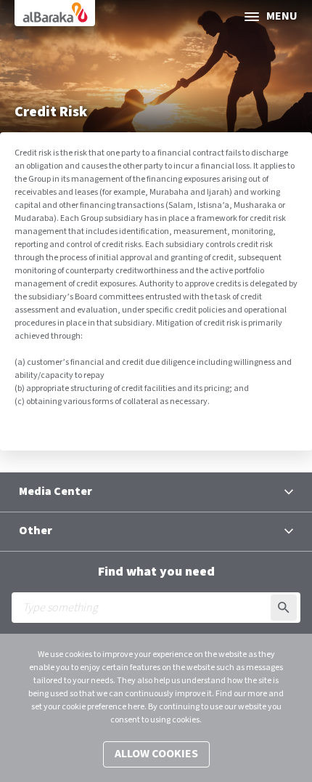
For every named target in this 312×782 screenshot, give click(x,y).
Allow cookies (156, 754)
